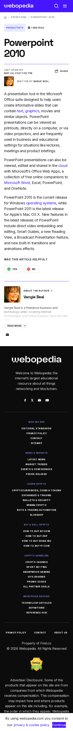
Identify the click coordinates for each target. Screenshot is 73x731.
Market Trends (36, 464)
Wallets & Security (36, 500)
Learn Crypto (36, 483)
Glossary (36, 514)
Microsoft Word (17, 183)
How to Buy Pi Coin (36, 545)
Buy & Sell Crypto (36, 524)
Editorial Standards (36, 428)
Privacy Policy (36, 433)
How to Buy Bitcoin (36, 531)
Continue (59, 725)
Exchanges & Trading (36, 495)
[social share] (25, 401)
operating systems (41, 203)
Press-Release (36, 474)
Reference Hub (36, 612)
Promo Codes (36, 581)
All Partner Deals (36, 586)
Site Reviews (36, 576)
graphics (32, 111)
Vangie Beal (41, 81)
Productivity (14, 27)
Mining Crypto (37, 505)
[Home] (5, 17)
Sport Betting (36, 567)
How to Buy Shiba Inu (36, 541)
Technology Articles (36, 602)
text (20, 111)
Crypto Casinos (36, 562)
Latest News (36, 459)
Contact (36, 438)
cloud (62, 165)
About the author (37, 290)
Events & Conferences (36, 469)
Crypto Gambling (36, 555)
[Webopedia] (18, 6)
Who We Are (36, 422)
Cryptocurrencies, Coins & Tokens (36, 490)
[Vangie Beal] (9, 78)
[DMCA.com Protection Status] (36, 660)
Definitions (19, 17)
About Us (60, 632)
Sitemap (36, 443)
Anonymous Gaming (36, 572)
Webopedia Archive (36, 596)
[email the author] (7, 334)
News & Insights (36, 453)
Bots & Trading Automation (36, 510)
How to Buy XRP (36, 536)
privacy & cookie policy (31, 725)
